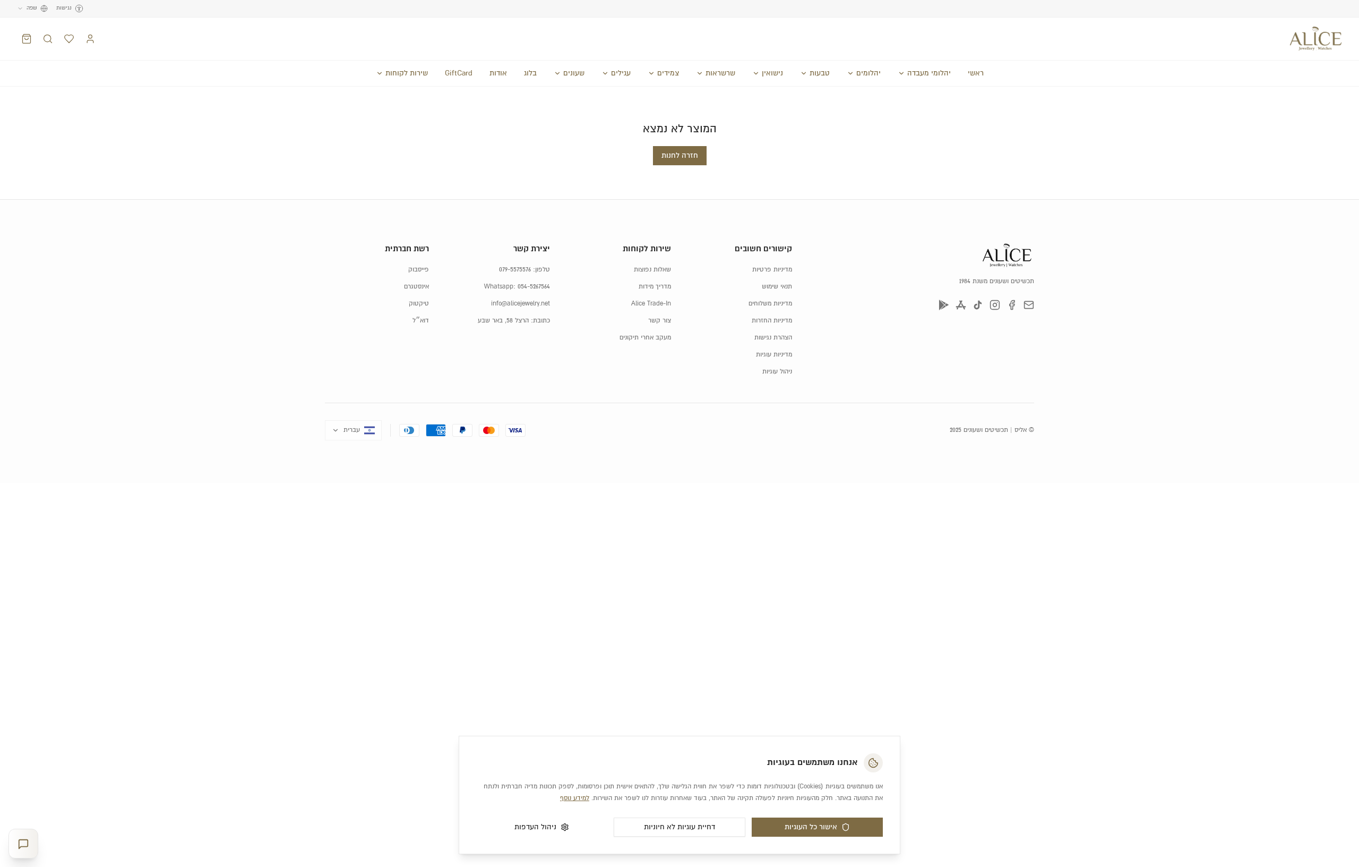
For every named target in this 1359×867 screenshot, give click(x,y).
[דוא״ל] (1028, 305)
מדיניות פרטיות (772, 270)
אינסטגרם (416, 287)
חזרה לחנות (679, 155)
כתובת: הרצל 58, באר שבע (514, 321)
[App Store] (961, 305)
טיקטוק (419, 304)
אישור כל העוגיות (811, 827)
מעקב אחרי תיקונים (645, 338)
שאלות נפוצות (652, 270)
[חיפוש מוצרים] (47, 38)
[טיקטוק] (978, 305)
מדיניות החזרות (772, 321)
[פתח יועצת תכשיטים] (23, 844)
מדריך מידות (655, 287)
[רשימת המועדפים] (69, 38)
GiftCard (458, 73)
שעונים (573, 73)
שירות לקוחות (406, 73)
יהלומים (868, 73)
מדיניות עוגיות (774, 355)
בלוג (530, 73)
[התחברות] (90, 38)
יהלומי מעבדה (929, 73)
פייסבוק (418, 270)
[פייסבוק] (1012, 305)
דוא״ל (420, 321)
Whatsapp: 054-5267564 (517, 287)
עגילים (621, 73)
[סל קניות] (26, 38)
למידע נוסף (574, 798)
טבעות (820, 73)
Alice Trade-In (651, 304)
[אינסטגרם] (995, 305)
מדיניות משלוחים (770, 304)
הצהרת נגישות (773, 338)
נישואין (772, 73)
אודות (498, 73)
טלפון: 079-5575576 (524, 270)
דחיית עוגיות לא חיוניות (679, 827)
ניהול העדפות (535, 827)
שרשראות (720, 73)
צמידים (668, 73)
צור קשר (659, 321)
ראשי (976, 73)
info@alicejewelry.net (520, 304)
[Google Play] (944, 305)
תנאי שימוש (777, 287)
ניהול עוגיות (777, 372)
